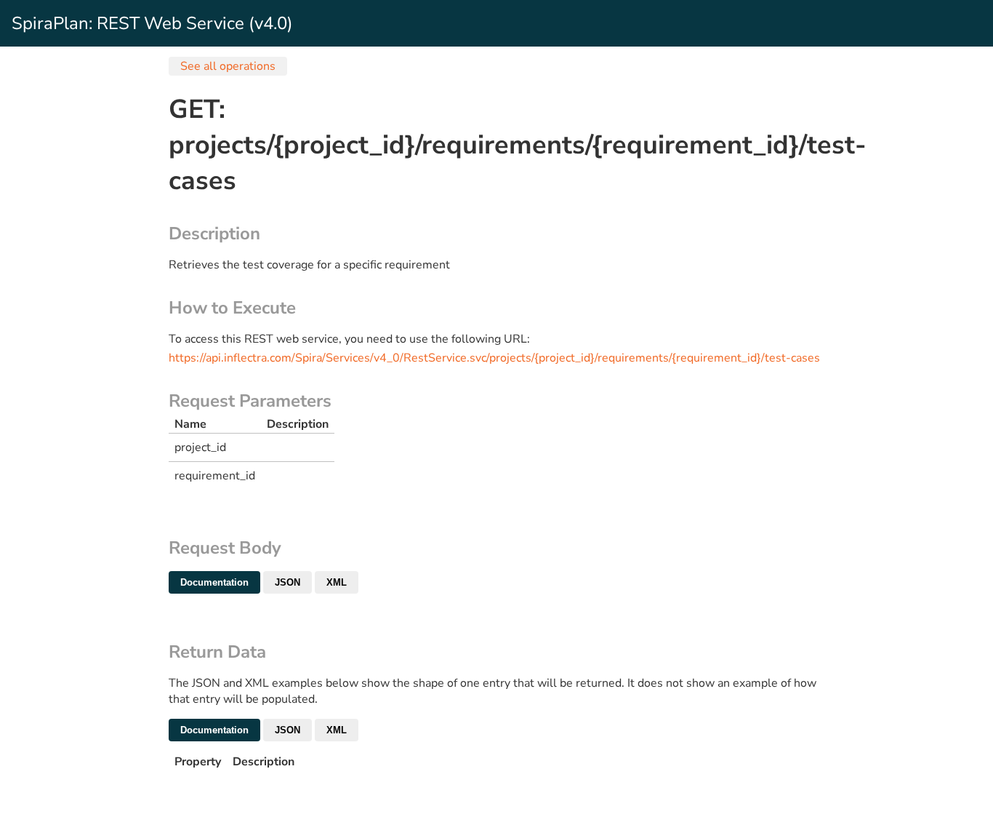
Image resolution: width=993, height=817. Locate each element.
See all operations (228, 66)
